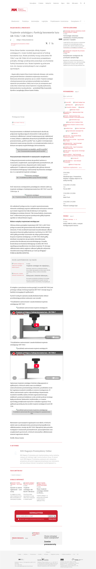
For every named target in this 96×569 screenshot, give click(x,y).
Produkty (26, 28)
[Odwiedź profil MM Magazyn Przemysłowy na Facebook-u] (46, 552)
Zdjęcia (62, 3)
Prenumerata (33, 554)
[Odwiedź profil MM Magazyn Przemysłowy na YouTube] (49, 552)
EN (74, 554)
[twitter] (46, 43)
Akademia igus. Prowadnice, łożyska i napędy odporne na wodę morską (72, 178)
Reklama (26, 554)
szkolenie (65, 174)
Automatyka (35, 21)
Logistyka (45, 21)
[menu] (48, 3)
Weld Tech (66, 197)
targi (64, 187)
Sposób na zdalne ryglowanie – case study (16, 489)
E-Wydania (40, 3)
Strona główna (33, 3)
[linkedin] (52, 43)
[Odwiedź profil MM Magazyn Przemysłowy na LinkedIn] (48, 552)
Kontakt (39, 554)
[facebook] (49, 43)
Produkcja (25, 21)
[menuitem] (32, 3)
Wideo (68, 3)
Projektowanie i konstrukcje (59, 21)
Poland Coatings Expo (70, 206)
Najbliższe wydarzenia (72, 167)
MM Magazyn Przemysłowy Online (20, 43)
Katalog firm (48, 3)
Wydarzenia (56, 3)
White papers (75, 3)
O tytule (19, 554)
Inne (27, 273)
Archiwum (46, 554)
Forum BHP (67, 189)
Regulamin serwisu (55, 554)
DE (77, 554)
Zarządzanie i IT (76, 21)
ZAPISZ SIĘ (52, 516)
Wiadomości (15, 21)
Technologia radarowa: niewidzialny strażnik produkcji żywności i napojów (73, 38)
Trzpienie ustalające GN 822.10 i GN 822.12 (28, 489)
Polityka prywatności (66, 554)
